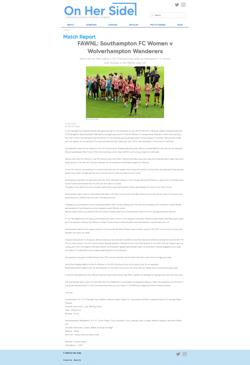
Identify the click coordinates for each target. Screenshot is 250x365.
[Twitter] (177, 4)
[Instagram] (183, 4)
